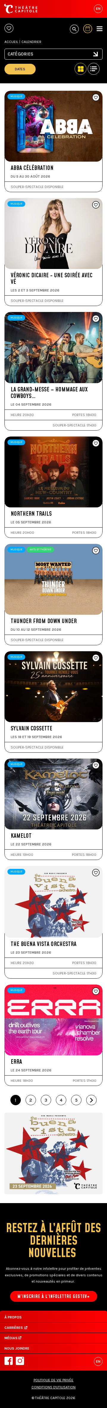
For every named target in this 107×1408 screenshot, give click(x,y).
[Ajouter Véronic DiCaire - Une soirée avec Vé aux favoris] (96, 205)
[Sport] (53, 63)
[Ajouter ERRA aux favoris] (96, 991)
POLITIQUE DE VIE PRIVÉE (54, 1380)
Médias (11, 1338)
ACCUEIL (11, 42)
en (98, 9)
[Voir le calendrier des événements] (87, 28)
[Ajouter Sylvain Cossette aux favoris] (96, 658)
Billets (31, 141)
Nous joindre (16, 1348)
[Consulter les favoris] (8, 29)
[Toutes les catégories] (53, 52)
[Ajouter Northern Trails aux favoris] (96, 443)
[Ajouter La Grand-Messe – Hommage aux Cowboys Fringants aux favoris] (96, 319)
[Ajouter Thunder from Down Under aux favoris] (96, 551)
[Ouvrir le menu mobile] (100, 28)
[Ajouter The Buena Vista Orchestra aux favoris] (96, 873)
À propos (13, 1317)
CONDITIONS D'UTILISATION (54, 1387)
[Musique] (53, 57)
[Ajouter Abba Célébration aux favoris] (96, 98)
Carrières (13, 1328)
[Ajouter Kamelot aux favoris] (96, 766)
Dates (20, 69)
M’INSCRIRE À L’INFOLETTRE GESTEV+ (54, 1297)
